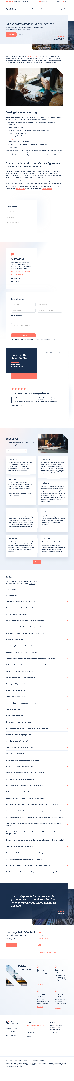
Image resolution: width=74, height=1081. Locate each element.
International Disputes (55, 1033)
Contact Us (18, 228)
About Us (40, 9)
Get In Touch (11, 34)
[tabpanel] (37, 401)
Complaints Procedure (38, 1060)
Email (66, 1)
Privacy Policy (50, 339)
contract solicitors (32, 56)
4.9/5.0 (21, 1)
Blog (61, 9)
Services (47, 9)
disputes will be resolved (18, 139)
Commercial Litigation (54, 1029)
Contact (66, 9)
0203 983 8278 (20, 188)
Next (44, 421)
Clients (55, 9)
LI (33, 1036)
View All (37, 562)
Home (34, 9)
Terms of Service (39, 339)
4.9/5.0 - (60, 39)
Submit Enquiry (23, 335)
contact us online (47, 188)
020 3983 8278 (56, 1)
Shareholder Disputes (54, 1031)
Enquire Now (11, 945)
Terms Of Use (9, 1060)
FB (29, 1036)
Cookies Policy (27, 1060)
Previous (30, 421)
